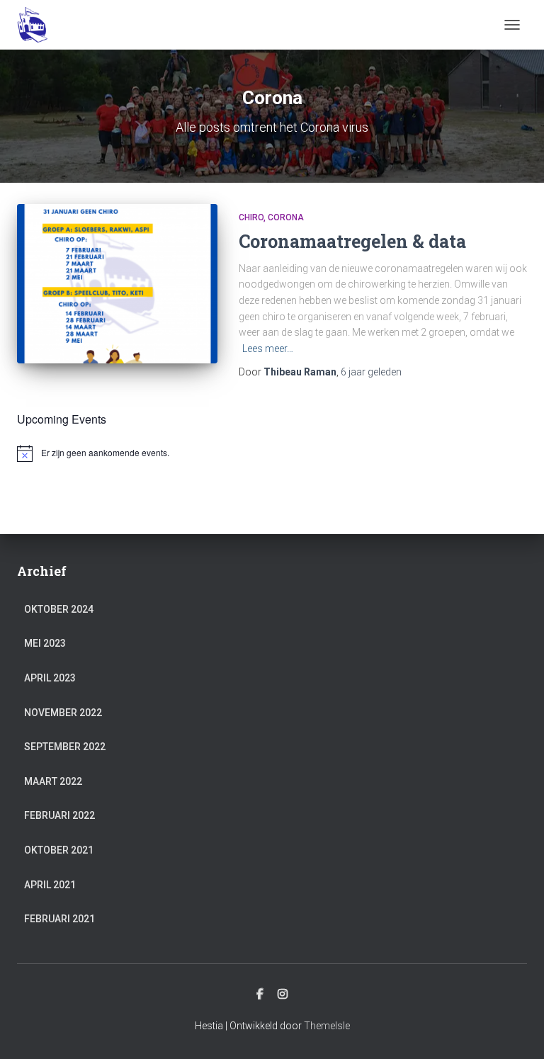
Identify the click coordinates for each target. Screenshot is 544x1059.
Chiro (251, 217)
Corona (286, 217)
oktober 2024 (59, 609)
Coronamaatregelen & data (352, 241)
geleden (371, 372)
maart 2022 (53, 781)
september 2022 (65, 746)
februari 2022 (59, 815)
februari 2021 (59, 918)
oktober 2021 (59, 850)
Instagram (283, 994)
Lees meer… (267, 348)
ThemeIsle (327, 1025)
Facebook (260, 994)
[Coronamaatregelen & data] (117, 283)
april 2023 (50, 678)
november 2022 (63, 712)
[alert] (272, 453)
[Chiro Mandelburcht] (37, 25)
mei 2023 (45, 643)
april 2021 (50, 884)
